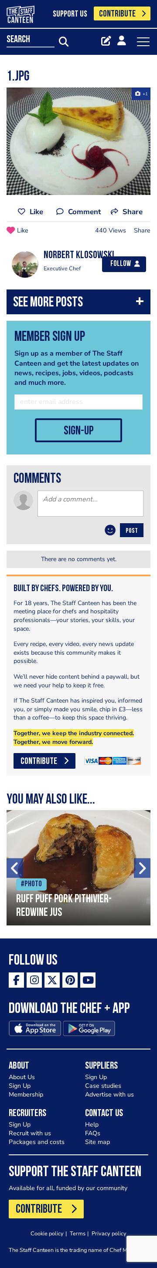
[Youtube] (88, 980)
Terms (77, 1233)
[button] (78, 304)
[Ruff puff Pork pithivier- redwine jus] (78, 867)
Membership (26, 1094)
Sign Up (20, 1086)
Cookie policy (47, 1233)
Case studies (103, 1086)
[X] (52, 980)
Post (132, 531)
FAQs (92, 1133)
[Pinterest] (70, 980)
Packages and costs (37, 1142)
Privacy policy (109, 1233)
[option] (78, 141)
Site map (97, 1142)
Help (92, 1124)
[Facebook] (16, 980)
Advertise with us (109, 1094)
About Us (22, 1077)
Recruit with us (30, 1133)
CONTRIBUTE (117, 14)
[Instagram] (34, 980)
